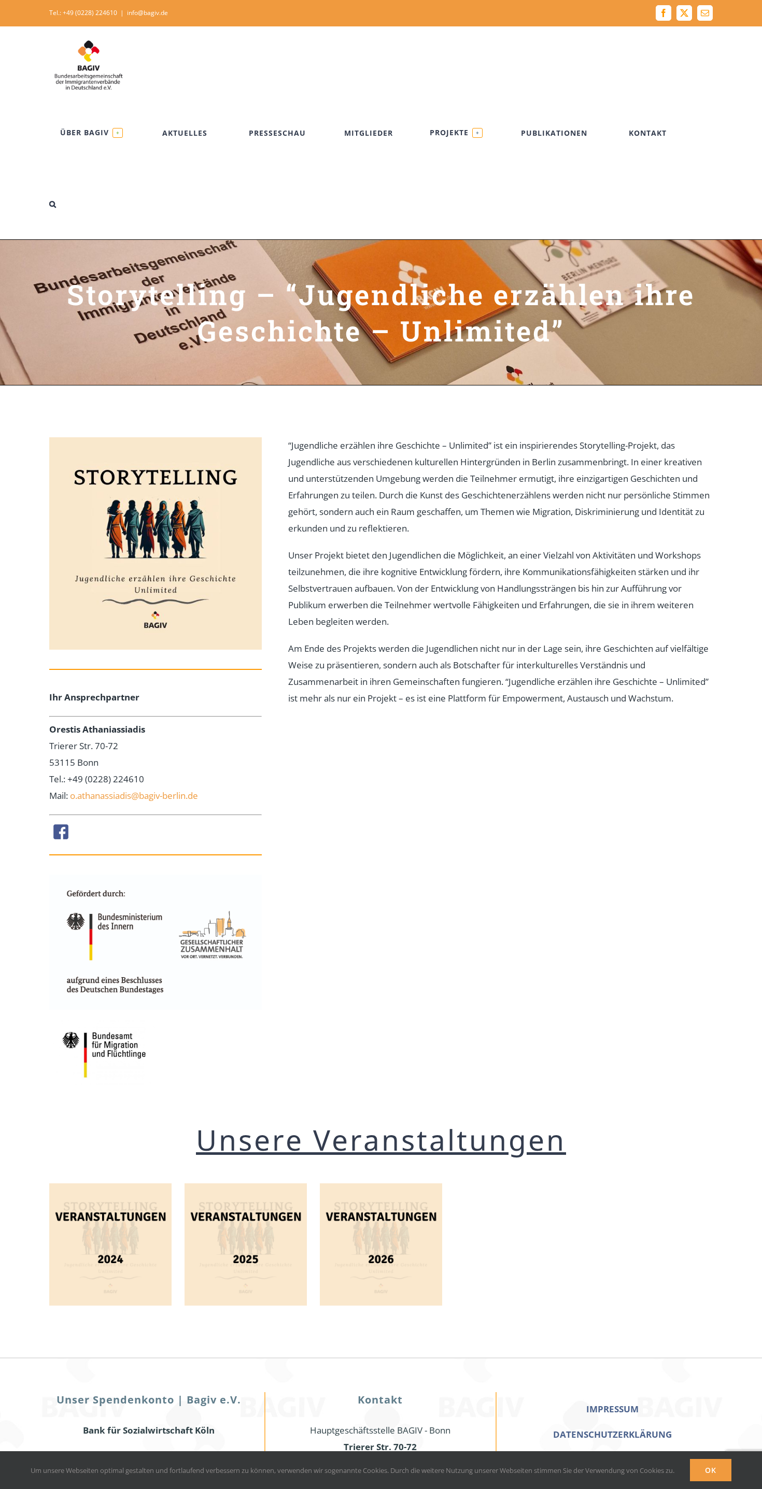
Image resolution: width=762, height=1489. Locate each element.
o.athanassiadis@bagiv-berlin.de (134, 795)
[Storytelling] (246, 1188)
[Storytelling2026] (381, 1188)
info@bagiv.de (147, 12)
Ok (710, 1470)
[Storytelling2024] (110, 1188)
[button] (53, 203)
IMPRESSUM (612, 1409)
